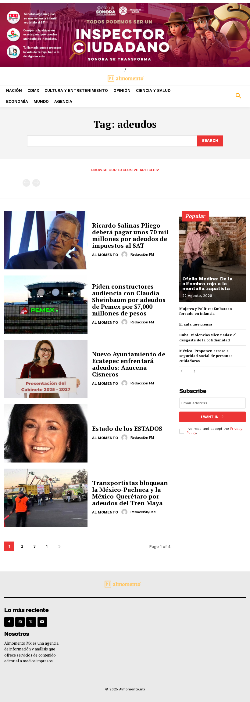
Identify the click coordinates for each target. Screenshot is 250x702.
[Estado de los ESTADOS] (46, 433)
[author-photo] (125, 254)
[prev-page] (26, 183)
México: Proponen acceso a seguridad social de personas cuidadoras (205, 355)
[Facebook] (9, 622)
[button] (219, 96)
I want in (210, 417)
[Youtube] (42, 622)
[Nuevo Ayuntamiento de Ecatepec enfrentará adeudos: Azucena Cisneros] (46, 369)
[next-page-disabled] (36, 183)
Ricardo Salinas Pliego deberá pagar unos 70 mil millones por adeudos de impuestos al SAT (130, 235)
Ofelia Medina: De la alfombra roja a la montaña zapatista (207, 283)
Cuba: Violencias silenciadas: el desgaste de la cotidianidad (208, 337)
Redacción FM (142, 254)
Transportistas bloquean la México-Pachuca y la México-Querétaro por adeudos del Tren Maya (130, 493)
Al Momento (105, 255)
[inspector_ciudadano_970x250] (125, 35)
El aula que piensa (195, 324)
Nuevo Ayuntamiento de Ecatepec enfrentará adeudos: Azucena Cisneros (128, 364)
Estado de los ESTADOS (127, 428)
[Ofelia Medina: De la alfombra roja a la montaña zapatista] (212, 259)
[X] (31, 622)
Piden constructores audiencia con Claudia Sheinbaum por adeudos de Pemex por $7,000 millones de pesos (129, 299)
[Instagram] (20, 622)
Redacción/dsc (143, 512)
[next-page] (59, 546)
